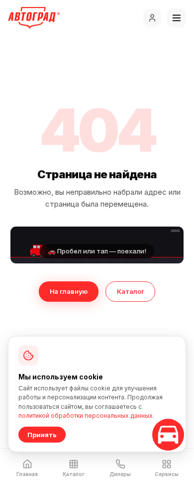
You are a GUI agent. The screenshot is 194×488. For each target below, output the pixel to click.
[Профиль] (152, 18)
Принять (42, 435)
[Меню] (176, 17)
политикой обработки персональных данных (85, 415)
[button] (97, 245)
